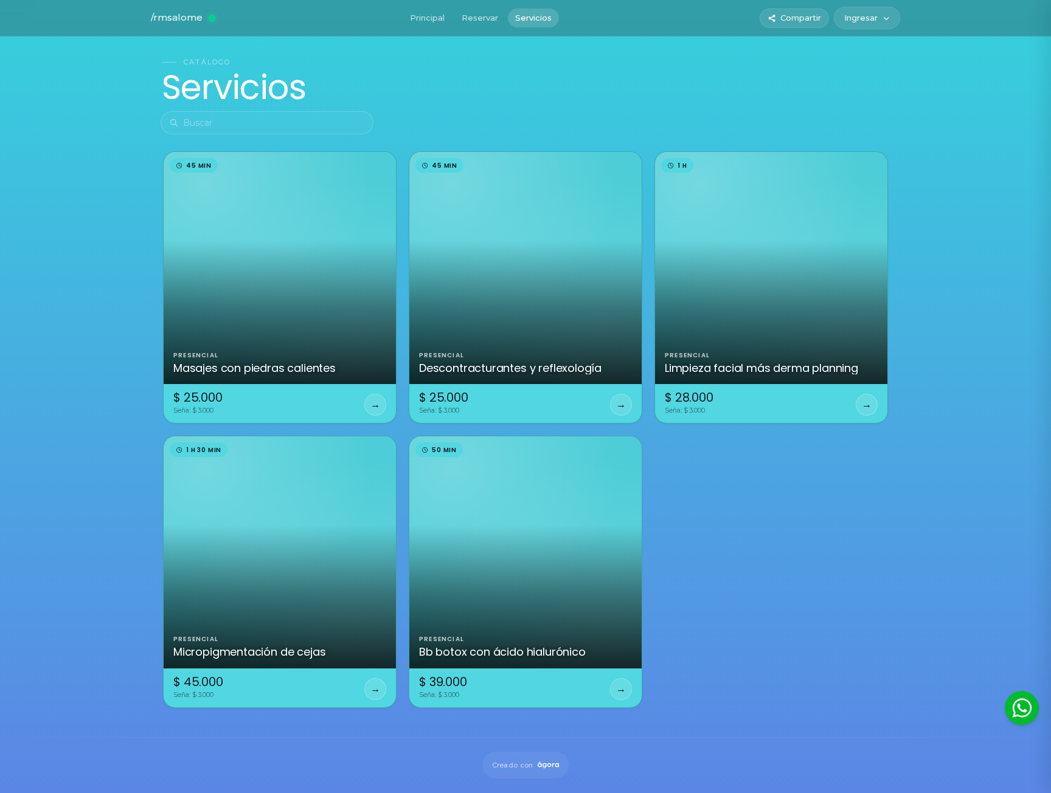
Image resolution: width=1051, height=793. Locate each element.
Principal (427, 17)
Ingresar (861, 17)
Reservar (480, 17)
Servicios (533, 17)
